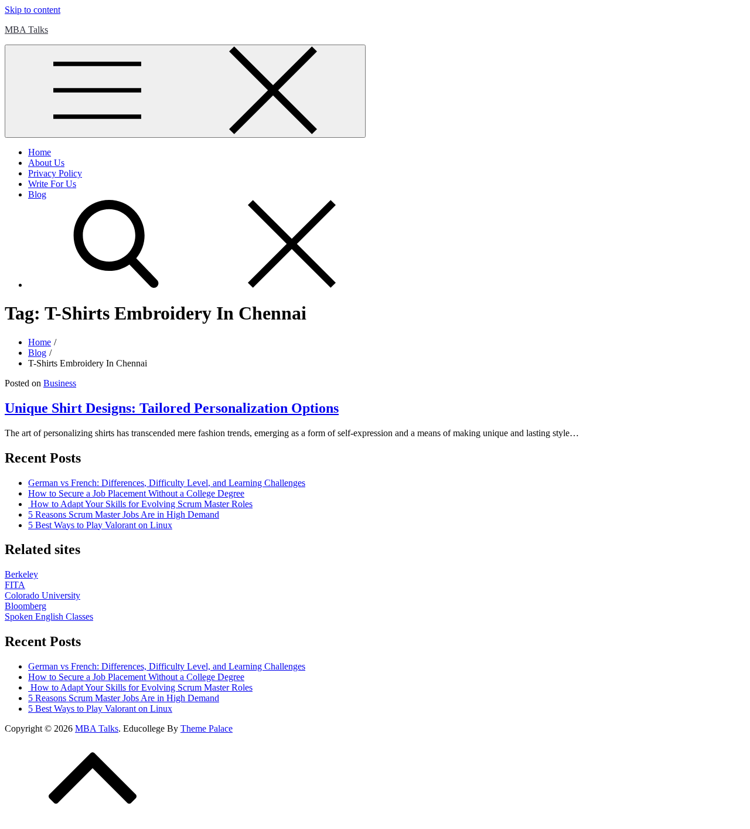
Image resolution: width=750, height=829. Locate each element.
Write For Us (52, 184)
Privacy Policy (55, 173)
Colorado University (42, 595)
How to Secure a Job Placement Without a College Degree (136, 493)
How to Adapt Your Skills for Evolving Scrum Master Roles (140, 504)
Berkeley (21, 574)
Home (39, 152)
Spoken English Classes (49, 616)
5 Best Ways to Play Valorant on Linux (100, 525)
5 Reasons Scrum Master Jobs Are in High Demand (123, 514)
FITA (15, 585)
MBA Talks (26, 30)
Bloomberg (25, 606)
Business (59, 383)
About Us (46, 163)
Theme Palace (206, 728)
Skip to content (32, 10)
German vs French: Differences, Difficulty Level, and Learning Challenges (166, 483)
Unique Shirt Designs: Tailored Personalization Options (172, 408)
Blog (37, 194)
